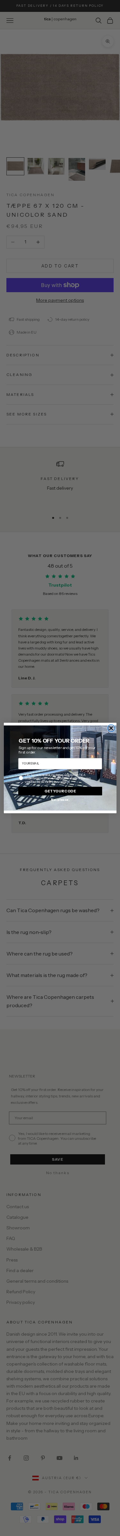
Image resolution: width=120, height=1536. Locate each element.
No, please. (60, 799)
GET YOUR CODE (60, 791)
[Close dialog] (111, 728)
